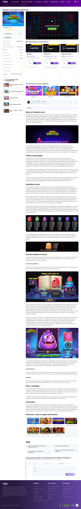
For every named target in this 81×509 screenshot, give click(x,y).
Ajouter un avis (70, 474)
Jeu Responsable (66, 490)
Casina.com (47, 54)
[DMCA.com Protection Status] (61, 505)
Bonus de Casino (54, 1)
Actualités (62, 1)
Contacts (64, 494)
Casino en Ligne (36, 486)
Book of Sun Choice (58, 425)
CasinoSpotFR (5, 4)
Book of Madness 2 (71, 425)
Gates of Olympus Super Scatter (16, 85)
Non (29, 63)
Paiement (46, 1)
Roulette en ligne (51, 488)
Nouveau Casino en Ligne (38, 488)
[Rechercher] (77, 1)
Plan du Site (50, 498)
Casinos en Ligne (15, 1)
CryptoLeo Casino (66, 54)
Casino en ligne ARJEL (38, 498)
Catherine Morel (35, 101)
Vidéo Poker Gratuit (52, 494)
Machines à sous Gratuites (26, 1)
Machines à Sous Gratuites (14, 4)
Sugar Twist (34, 96)
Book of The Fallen (45, 425)
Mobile (12, 73)
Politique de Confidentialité (68, 486)
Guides (68, 1)
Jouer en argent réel (52, 28)
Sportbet (29, 54)
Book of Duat (46, 434)
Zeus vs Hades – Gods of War (16, 111)
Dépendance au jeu (67, 496)
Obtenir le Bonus (37, 63)
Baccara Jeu (50, 492)
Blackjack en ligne (52, 490)
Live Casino (35, 494)
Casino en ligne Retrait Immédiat (40, 500)
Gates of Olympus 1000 (15, 104)
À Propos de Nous (66, 492)
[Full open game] (76, 38)
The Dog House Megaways (16, 91)
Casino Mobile (36, 492)
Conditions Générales (67, 488)
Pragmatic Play (8, 33)
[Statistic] (74, 38)
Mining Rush (68, 96)
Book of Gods (33, 425)
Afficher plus (20, 75)
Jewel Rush (50, 96)
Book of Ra (58, 434)
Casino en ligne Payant (38, 496)
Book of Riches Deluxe (33, 434)
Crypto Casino (36, 490)
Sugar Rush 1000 (14, 97)
